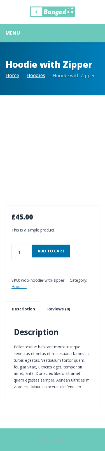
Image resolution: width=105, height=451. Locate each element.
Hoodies (36, 75)
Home (12, 75)
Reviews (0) (58, 309)
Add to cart (51, 251)
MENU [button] (13, 33)
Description (23, 309)
